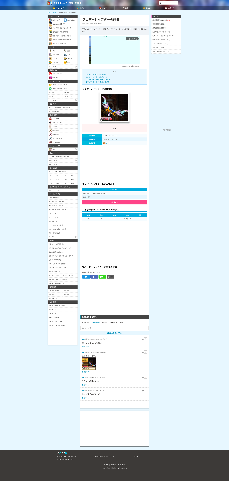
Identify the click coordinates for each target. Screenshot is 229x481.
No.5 (83, 339)
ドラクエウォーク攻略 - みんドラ (104, 457)
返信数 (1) (86, 371)
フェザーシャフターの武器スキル (96, 77)
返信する (85, 346)
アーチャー (109, 143)
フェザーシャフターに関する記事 (98, 82)
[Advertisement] (114, 163)
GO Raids (135, 457)
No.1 (83, 390)
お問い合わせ (122, 465)
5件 (101, 23)
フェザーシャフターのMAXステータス (98, 79)
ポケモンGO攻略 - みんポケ (65, 459)
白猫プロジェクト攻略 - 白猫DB (67, 2)
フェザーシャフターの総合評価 (96, 75)
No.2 (83, 377)
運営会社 (113, 465)
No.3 (83, 352)
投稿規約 (96, 322)
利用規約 (105, 465)
